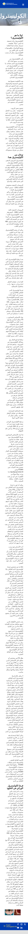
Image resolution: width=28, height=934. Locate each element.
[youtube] (18, 928)
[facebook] (18, 924)
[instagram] (21, 924)
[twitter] (25, 924)
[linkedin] (21, 928)
